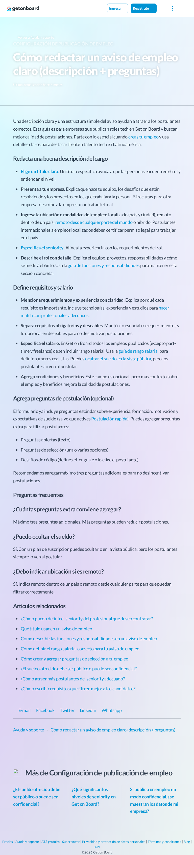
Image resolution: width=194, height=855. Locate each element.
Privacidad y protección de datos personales (113, 842)
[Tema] (162, 8)
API (97, 847)
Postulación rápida (109, 418)
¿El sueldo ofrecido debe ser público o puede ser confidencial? (79, 668)
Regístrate (141, 8)
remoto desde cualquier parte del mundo (94, 222)
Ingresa (115, 8)
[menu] (172, 8)
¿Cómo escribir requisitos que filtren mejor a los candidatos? (78, 688)
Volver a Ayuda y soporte (35, 37)
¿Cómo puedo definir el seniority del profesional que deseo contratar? (87, 618)
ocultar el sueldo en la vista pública (118, 358)
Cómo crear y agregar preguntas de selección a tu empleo (74, 658)
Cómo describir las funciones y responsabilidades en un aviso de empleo (89, 638)
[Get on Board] (23, 8)
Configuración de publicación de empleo (63, 43)
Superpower (71, 842)
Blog (187, 842)
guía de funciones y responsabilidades (103, 265)
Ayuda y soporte (27, 842)
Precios (7, 842)
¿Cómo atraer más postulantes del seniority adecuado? (73, 678)
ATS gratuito (50, 842)
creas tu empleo (143, 136)
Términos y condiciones (164, 842)
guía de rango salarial (138, 351)
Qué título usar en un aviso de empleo (56, 628)
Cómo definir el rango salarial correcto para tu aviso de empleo (80, 648)
